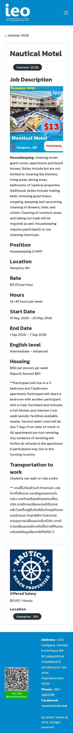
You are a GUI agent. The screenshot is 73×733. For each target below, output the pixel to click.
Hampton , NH (27, 616)
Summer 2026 (18, 35)
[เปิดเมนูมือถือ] (66, 12)
